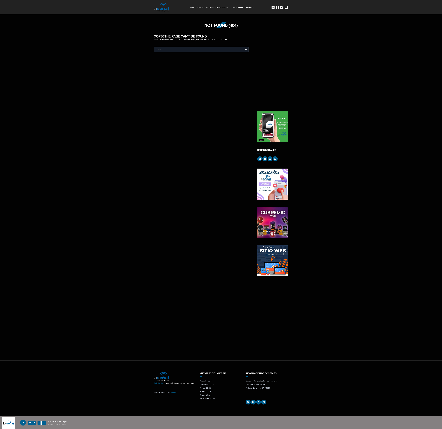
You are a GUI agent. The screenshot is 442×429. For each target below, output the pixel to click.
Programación (237, 7)
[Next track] (34, 423)
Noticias (200, 7)
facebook (277, 7)
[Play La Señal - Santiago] (23, 423)
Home (192, 7)
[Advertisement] (272, 69)
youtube (286, 7)
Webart (173, 392)
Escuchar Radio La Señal (218, 7)
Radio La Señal (159, 383)
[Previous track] (30, 423)
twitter (282, 7)
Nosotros (249, 7)
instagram (273, 7)
